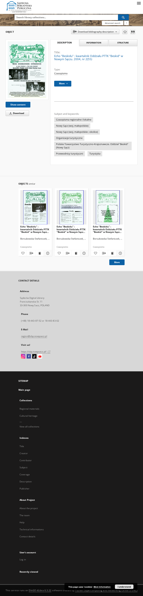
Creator (24, 453)
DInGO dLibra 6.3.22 (40, 590)
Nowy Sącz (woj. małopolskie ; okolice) (77, 131)
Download (18, 113)
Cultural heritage (28, 415)
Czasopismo (61, 73)
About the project (29, 508)
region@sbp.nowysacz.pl (34, 336)
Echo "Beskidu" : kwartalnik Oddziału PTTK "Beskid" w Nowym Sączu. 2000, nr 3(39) (71, 229)
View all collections (29, 426)
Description (26, 481)
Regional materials (29, 408)
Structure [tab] (123, 42)
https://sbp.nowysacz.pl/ (34, 351)
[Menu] (138, 3)
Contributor (26, 460)
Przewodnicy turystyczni (69, 153)
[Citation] (132, 31)
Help (22, 522)
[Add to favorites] (124, 31)
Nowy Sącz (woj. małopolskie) (72, 125)
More (117, 262)
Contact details (27, 536)
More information (102, 586)
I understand (124, 586)
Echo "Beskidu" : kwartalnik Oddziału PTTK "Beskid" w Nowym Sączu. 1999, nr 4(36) (107, 229)
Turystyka (94, 153)
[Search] (123, 17)
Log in (23, 559)
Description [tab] (64, 42)
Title (22, 446)
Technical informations (32, 529)
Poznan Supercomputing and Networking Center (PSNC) (106, 590)
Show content (18, 104)
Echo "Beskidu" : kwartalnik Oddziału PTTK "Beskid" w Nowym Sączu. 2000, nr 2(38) (34, 229)
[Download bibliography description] (31, 253)
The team (25, 515)
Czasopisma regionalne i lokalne (73, 119)
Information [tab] (93, 42)
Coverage (25, 474)
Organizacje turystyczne (69, 138)
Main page (24, 389)
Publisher (24, 488)
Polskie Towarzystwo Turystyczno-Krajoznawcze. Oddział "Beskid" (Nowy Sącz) (92, 146)
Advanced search (112, 23)
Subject (23, 467)
